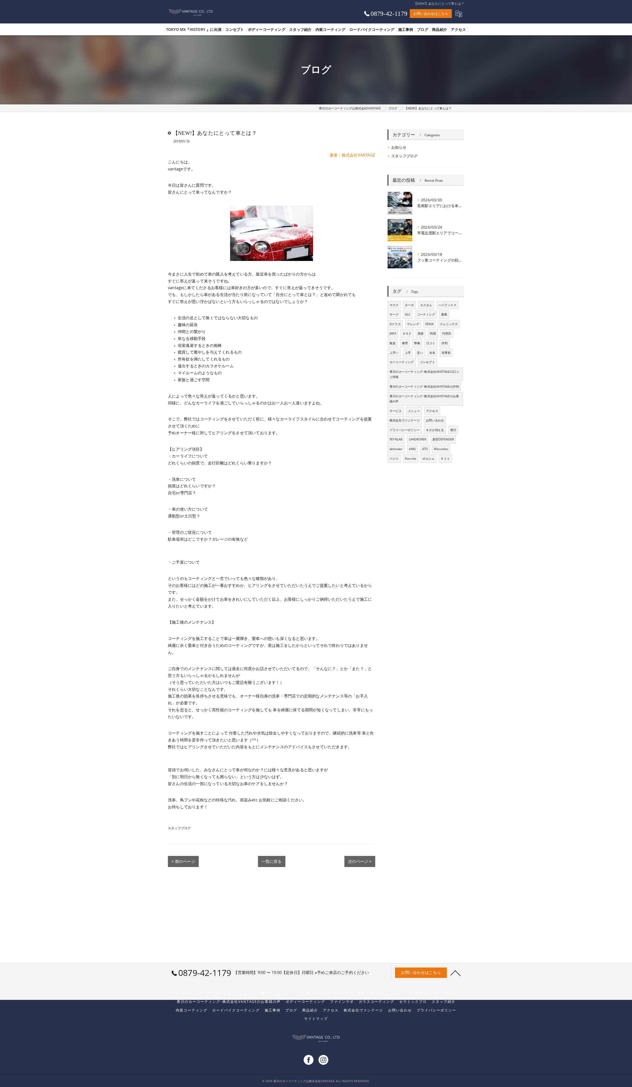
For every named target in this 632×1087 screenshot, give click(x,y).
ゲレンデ (413, 324)
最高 (444, 314)
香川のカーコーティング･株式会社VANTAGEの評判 (424, 386)
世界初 (446, 353)
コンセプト (427, 362)
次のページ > (359, 861)
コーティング (426, 314)
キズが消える (435, 430)
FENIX (429, 324)
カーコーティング (402, 362)
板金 (392, 343)
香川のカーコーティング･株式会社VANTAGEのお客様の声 (424, 399)
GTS (425, 449)
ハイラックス (447, 305)
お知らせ (398, 147)
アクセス (432, 411)
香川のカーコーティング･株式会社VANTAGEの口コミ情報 (424, 374)
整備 (417, 343)
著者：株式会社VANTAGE (352, 155)
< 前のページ (183, 861)
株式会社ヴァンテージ (405, 420)
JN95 (393, 333)
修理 (405, 343)
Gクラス (395, 324)
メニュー (414, 411)
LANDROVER (417, 439)
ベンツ (394, 458)
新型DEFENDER (443, 439)
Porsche (410, 458)
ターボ (409, 305)
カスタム (426, 305)
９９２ (407, 333)
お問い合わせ (435, 420)
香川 (453, 430)
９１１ (445, 458)
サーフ (394, 314)
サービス (396, 411)
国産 (421, 333)
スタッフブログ (179, 828)
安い (420, 353)
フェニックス (449, 324)
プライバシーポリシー (405, 430)
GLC (408, 314)
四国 (433, 333)
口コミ (430, 343)
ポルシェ (428, 458)
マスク (394, 305)
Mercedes (441, 449)
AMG (412, 449)
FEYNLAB (396, 439)
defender (396, 449)
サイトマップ (316, 1018)
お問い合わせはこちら (430, 13)
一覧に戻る (272, 861)
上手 (408, 353)
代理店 (446, 333)
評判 (445, 343)
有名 (432, 353)
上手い (394, 353)
